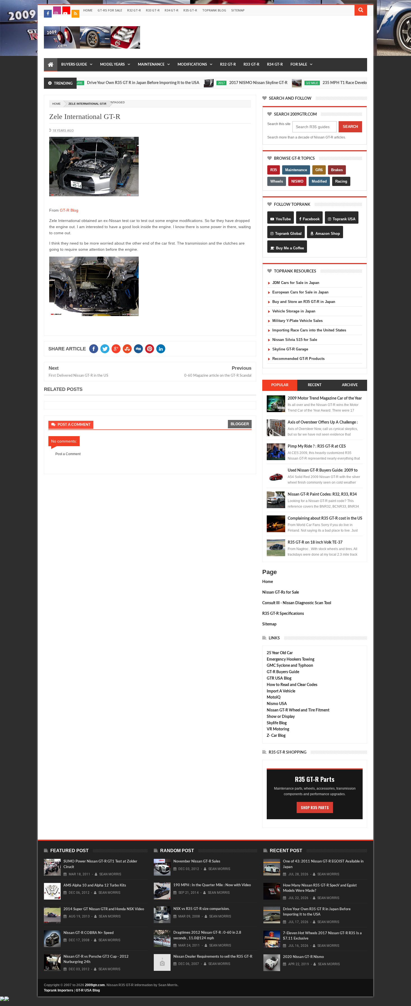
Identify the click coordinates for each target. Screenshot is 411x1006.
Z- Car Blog (276, 736)
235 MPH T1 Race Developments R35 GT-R (341, 83)
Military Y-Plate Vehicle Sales (297, 321)
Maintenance (151, 64)
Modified (319, 181)
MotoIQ (273, 697)
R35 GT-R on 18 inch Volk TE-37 (315, 542)
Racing (341, 181)
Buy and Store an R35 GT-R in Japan (303, 302)
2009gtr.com (95, 985)
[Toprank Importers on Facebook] (48, 14)
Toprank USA (344, 219)
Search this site (278, 124)
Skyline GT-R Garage (290, 349)
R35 (273, 170)
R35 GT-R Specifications (283, 614)
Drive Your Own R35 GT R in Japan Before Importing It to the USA (124, 83)
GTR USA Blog (279, 678)
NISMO (297, 181)
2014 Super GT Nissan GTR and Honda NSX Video (103, 909)
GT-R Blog (69, 210)
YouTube (283, 219)
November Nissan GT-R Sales (196, 861)
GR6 (319, 170)
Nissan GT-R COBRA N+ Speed (88, 933)
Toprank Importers (58, 990)
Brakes (337, 170)
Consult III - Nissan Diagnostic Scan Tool (296, 603)
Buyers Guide (74, 64)
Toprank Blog (214, 10)
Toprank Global (288, 233)
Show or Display (281, 717)
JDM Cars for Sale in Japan (295, 283)
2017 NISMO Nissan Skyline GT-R (239, 83)
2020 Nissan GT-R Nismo (303, 957)
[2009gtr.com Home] (50, 64)
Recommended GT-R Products (298, 359)
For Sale (298, 64)
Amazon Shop (327, 233)
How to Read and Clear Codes (292, 685)
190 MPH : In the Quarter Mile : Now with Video (212, 885)
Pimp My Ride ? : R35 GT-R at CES (317, 446)
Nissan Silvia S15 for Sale (294, 340)
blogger (240, 424)
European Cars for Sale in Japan (300, 292)
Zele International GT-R (84, 117)
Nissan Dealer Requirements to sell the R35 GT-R (212, 957)
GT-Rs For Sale (110, 10)
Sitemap (238, 10)
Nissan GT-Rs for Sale (280, 592)
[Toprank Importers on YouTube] (66, 10)
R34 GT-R (171, 10)
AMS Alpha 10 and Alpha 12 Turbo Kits (94, 885)
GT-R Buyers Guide (283, 672)
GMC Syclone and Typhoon (290, 666)
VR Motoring (278, 729)
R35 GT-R (190, 10)
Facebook (311, 219)
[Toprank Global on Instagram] (57, 10)
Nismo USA (277, 704)
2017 (202, 83)
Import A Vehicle (281, 691)
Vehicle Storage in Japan (293, 311)
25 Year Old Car (280, 653)
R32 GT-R (134, 10)
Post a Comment (68, 454)
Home (88, 10)
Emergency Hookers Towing (290, 659)
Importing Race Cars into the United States (309, 330)
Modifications (192, 64)
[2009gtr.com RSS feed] (75, 14)
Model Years (112, 64)
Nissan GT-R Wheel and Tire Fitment (298, 710)
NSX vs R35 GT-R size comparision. (201, 909)
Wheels (276, 181)
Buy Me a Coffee (290, 248)
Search (350, 127)
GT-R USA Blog (88, 990)
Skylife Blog (277, 723)
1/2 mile (293, 83)
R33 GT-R (153, 10)
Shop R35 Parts (315, 807)
